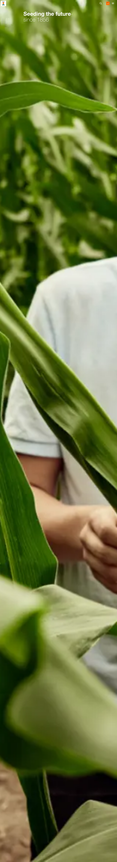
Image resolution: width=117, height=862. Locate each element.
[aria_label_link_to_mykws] (108, 3)
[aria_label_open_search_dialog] (100, 3)
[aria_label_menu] (113, 3)
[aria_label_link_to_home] (3, 3)
